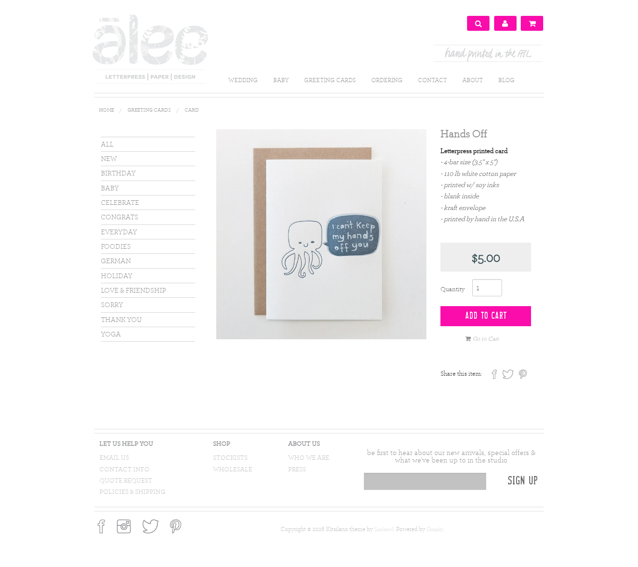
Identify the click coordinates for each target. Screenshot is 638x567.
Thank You (121, 319)
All (107, 144)
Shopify (434, 529)
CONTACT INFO (124, 469)
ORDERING (387, 80)
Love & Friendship (133, 290)
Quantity (452, 289)
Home (106, 109)
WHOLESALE (232, 469)
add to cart (486, 316)
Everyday (119, 231)
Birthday (118, 172)
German (116, 260)
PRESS (297, 469)
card (191, 109)
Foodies (116, 246)
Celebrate (120, 202)
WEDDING (243, 80)
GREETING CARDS (330, 80)
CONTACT (432, 80)
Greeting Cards (149, 109)
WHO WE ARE (308, 458)
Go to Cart (486, 338)
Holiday (117, 275)
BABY (281, 80)
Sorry (112, 304)
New (109, 158)
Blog (506, 80)
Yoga (111, 333)
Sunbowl (384, 529)
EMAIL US (114, 458)
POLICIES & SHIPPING (132, 492)
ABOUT (472, 80)
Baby (110, 187)
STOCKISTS (230, 458)
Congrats (119, 216)
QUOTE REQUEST (125, 480)
